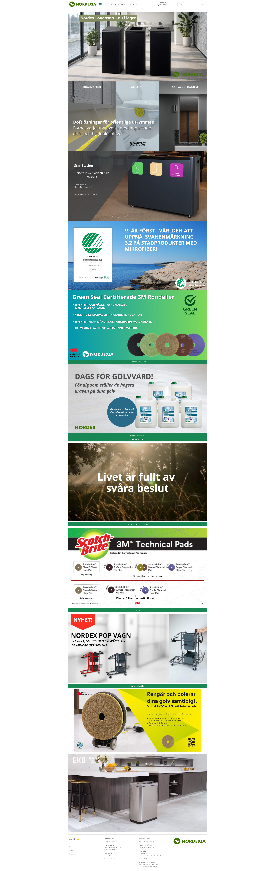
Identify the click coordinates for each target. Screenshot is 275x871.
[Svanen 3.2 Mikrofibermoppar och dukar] (137, 255)
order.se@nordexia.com (147, 841)
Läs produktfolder (137, 686)
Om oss (123, 4)
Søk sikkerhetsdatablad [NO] (148, 867)
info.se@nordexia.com (146, 847)
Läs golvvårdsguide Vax (137, 439)
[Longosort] (137, 46)
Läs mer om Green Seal (137, 362)
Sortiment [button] (108, 4)
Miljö (117, 4)
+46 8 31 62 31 (144, 858)
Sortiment (72, 843)
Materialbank (73, 854)
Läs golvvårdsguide (137, 435)
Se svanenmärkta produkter (137, 524)
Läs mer (138, 610)
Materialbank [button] (133, 4)
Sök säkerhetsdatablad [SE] (148, 864)
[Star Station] (137, 185)
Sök (203, 4)
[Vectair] (137, 116)
